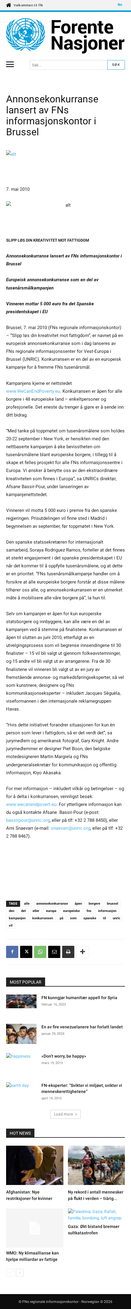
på (61, 918)
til (104, 918)
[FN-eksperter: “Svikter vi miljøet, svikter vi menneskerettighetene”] (21, 1093)
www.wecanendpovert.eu (31, 804)
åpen (78, 904)
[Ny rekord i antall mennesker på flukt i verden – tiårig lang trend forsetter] (96, 1166)
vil (10, 926)
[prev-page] (10, 1272)
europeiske (71, 911)
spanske (89, 918)
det (23, 911)
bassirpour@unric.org (28, 820)
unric (116, 918)
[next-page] (19, 1272)
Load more (63, 1114)
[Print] (68, 952)
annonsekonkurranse (52, 904)
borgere (94, 904)
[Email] (54, 952)
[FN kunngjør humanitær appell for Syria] (21, 1002)
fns (89, 911)
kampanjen (17, 918)
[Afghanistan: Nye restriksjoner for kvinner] (34, 1166)
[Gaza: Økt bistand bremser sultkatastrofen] (96, 1214)
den (11, 911)
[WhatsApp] (40, 952)
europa (51, 911)
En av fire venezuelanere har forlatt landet (82, 1026)
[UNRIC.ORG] (65, 36)
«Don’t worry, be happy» (63, 1056)
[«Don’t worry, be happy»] (21, 1063)
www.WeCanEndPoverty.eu (33, 391)
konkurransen (42, 918)
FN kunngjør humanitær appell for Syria (79, 997)
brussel (112, 904)
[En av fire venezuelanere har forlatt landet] (21, 1035)
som (73, 918)
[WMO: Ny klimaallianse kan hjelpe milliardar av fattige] (34, 1228)
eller (36, 911)
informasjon (107, 911)
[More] (82, 952)
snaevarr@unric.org (70, 828)
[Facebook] (12, 952)
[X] (26, 952)
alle (27, 904)
